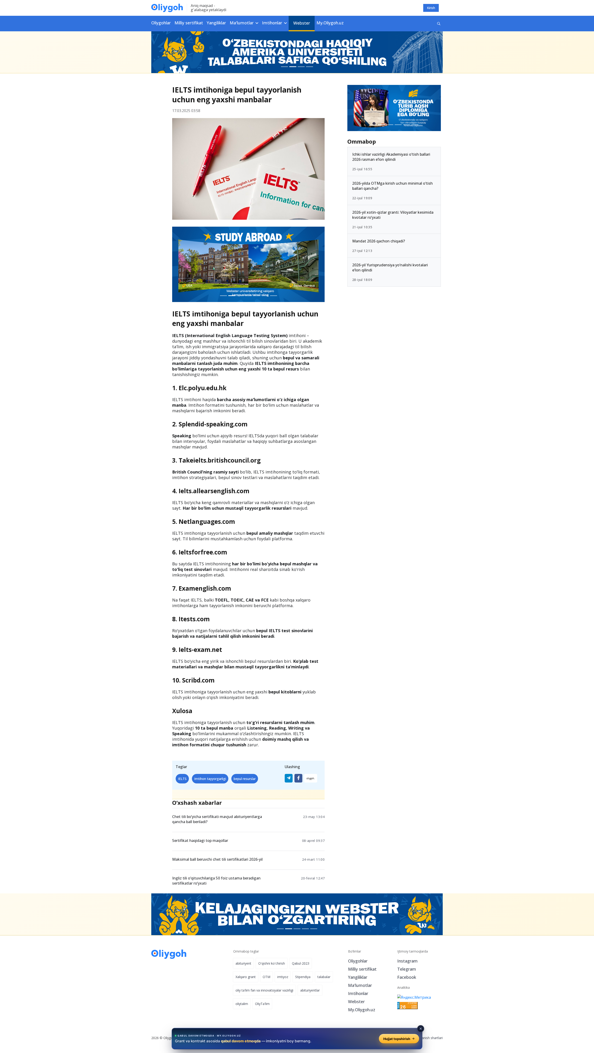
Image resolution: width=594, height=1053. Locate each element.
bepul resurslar (245, 778)
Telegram (406, 969)
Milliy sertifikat (188, 23)
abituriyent (243, 963)
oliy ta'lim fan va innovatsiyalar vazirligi (264, 990)
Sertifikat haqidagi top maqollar (200, 840)
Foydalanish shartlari (427, 1038)
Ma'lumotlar (360, 985)
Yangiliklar (216, 23)
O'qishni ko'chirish (271, 963)
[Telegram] (289, 778)
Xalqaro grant (246, 977)
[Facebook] (298, 778)
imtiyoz (282, 977)
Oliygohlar (161, 23)
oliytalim (242, 1003)
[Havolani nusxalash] (310, 778)
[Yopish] (420, 1028)
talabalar (323, 977)
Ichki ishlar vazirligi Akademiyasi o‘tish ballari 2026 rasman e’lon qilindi (391, 157)
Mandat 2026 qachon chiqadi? (378, 241)
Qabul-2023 (300, 963)
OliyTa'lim (262, 1003)
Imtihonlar (358, 993)
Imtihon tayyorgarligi (210, 778)
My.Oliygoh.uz (330, 23)
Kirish (431, 8)
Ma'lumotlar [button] (242, 23)
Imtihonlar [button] (272, 23)
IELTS (182, 778)
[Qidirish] (439, 23)
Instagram (407, 961)
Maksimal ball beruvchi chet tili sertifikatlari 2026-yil (217, 859)
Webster (301, 23)
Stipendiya (302, 977)
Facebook (406, 977)
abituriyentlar (310, 990)
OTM (266, 977)
